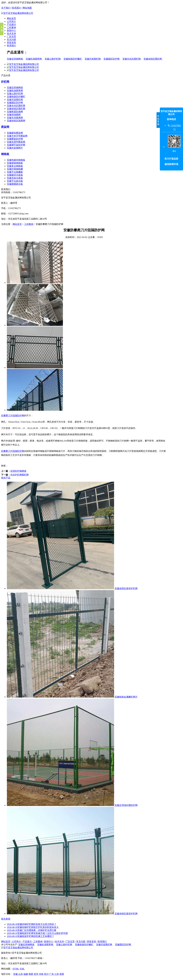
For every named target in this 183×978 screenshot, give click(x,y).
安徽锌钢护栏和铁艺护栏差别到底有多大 (33, 927)
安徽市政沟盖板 (15, 178)
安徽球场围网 (14, 114)
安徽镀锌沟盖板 (15, 175)
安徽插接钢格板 (15, 163)
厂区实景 (11, 36)
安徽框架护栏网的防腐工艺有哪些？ (30, 936)
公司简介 (11, 21)
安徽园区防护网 (112, 59)
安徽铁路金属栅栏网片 (126, 697)
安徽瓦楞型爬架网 (16, 142)
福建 (25, 974)
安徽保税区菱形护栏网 (126, 588)
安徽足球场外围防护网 (126, 805)
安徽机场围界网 (34, 59)
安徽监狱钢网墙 (15, 59)
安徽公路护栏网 (53, 59)
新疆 (61, 974)
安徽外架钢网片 (15, 148)
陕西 (31, 974)
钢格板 (5, 153)
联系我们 (16, 8)
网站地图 (27, 8)
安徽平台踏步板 (15, 181)
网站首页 (11, 18)
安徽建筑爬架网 (15, 133)
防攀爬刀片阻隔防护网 (12, 415)
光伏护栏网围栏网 (19, 475)
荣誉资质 (11, 42)
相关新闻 (5, 919)
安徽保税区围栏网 (153, 59)
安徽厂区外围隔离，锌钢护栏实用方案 (31, 930)
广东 (51, 974)
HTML (16, 969)
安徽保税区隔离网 (16, 120)
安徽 (15, 974)
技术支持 (11, 33)
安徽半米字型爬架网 (17, 136)
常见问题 (11, 39)
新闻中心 (11, 30)
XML (22, 969)
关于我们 (5, 8)
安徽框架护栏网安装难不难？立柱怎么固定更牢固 (37, 933)
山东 (20, 974)
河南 (41, 974)
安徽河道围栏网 (93, 59)
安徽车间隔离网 (15, 117)
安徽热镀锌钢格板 (16, 160)
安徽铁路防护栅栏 (72, 59)
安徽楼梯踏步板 (15, 184)
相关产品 (5, 478)
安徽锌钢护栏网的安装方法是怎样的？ (31, 924)
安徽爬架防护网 (15, 139)
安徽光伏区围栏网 (131, 59)
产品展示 (11, 24)
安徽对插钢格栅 (15, 169)
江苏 (56, 974)
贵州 (36, 974)
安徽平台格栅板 (15, 172)
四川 (46, 974)
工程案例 (11, 27)
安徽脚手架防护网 (16, 145)
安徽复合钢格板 (15, 166)
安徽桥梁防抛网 (15, 111)
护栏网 (5, 81)
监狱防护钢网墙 (18, 471)
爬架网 (5, 126)
